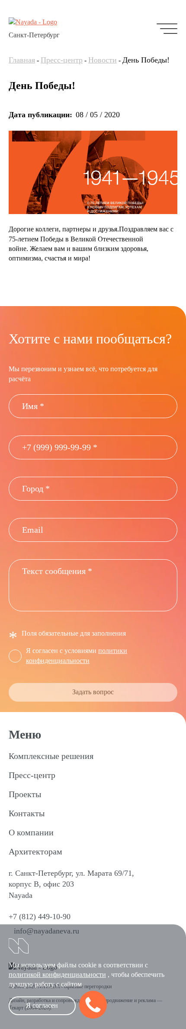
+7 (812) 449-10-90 (40, 916)
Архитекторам (35, 851)
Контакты (27, 813)
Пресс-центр (62, 60)
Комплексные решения (51, 756)
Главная (22, 60)
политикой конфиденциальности (57, 974)
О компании (31, 832)
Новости (102, 60)
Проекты (25, 794)
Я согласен (42, 1005)
